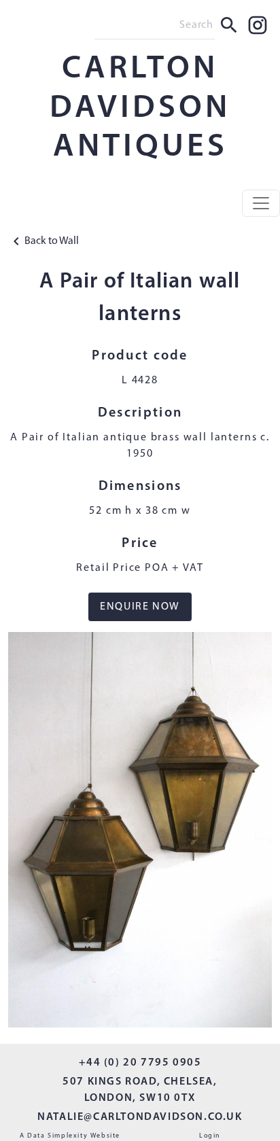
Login (210, 1136)
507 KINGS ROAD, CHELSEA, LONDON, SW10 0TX (140, 1090)
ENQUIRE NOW (140, 606)
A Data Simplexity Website (70, 1136)
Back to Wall (51, 241)
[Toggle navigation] (261, 203)
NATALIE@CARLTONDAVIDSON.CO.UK (139, 1117)
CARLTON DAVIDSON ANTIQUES (140, 108)
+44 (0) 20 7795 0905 (140, 1062)
